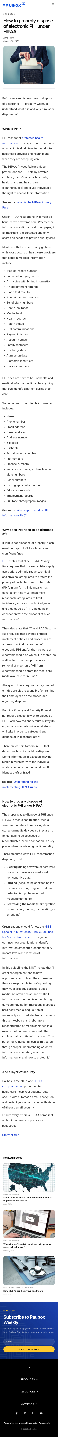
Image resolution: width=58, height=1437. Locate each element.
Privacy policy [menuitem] (44, 1423)
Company (27, 1403)
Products (27, 1379)
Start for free (10, 1135)
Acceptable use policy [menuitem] (28, 1423)
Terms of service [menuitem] (11, 1423)
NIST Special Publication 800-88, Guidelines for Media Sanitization (27, 932)
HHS (5, 561)
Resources (27, 1391)
